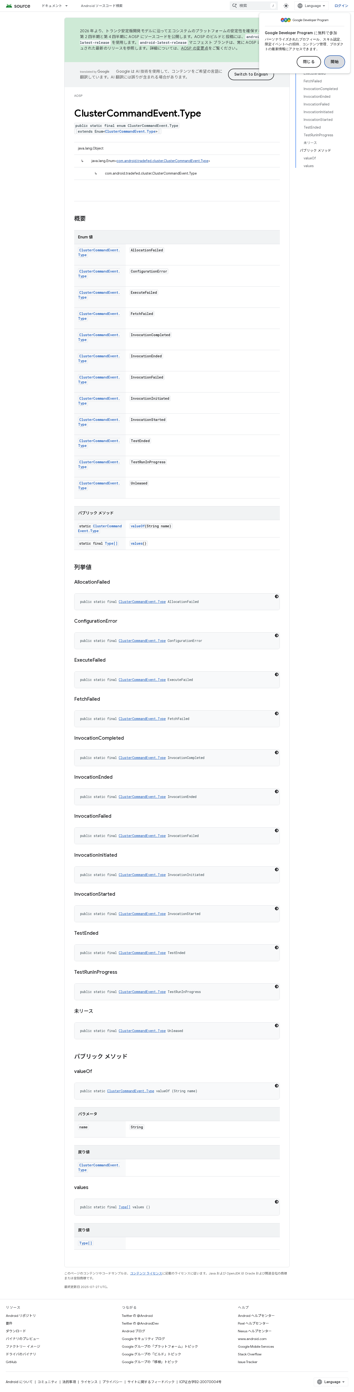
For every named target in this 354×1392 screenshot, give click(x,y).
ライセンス (89, 1382)
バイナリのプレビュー (22, 1339)
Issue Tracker (247, 1362)
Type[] (111, 543)
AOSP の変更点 (194, 48)
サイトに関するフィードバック (151, 1382)
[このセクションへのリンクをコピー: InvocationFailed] (116, 816)
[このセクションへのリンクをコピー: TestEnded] (103, 933)
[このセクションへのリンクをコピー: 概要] (90, 219)
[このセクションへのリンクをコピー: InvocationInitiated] (122, 855)
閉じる (309, 61)
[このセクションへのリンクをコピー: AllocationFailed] (114, 582)
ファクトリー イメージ (23, 1346)
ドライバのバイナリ (21, 1354)
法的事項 (69, 1382)
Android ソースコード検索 (102, 6)
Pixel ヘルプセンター (253, 1323)
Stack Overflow (250, 1354)
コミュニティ (48, 1382)
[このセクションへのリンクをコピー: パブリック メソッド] (132, 1057)
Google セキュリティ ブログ (143, 1339)
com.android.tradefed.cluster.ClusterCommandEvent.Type (162, 161)
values (137, 543)
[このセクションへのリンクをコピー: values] (93, 1188)
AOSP (78, 96)
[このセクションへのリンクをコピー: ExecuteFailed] (110, 660)
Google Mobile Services (256, 1346)
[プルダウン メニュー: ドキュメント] (68, 6)
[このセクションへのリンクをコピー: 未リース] (98, 1011)
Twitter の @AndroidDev (140, 1323)
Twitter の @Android (137, 1316)
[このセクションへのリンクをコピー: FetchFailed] (105, 699)
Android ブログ (133, 1331)
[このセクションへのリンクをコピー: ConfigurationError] (122, 621)
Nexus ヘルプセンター (255, 1331)
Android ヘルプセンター (256, 1316)
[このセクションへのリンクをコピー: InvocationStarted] (120, 894)
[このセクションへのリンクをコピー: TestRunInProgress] (122, 972)
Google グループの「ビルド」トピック (151, 1354)
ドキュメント (52, 6)
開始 (335, 61)
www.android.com (252, 1339)
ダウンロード (16, 1331)
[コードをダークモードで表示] (277, 596)
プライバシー (112, 1382)
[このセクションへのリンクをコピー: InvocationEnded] (117, 777)
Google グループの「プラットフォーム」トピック (160, 1346)
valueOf (138, 526)
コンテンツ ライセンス (146, 1273)
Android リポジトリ (21, 1316)
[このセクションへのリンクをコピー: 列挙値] (96, 568)
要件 (9, 1323)
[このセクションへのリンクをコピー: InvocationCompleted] (128, 738)
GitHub (11, 1362)
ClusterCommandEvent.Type (130, 131)
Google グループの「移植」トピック (150, 1362)
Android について (19, 1382)
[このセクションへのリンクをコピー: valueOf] (97, 1072)
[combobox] (254, 5)
